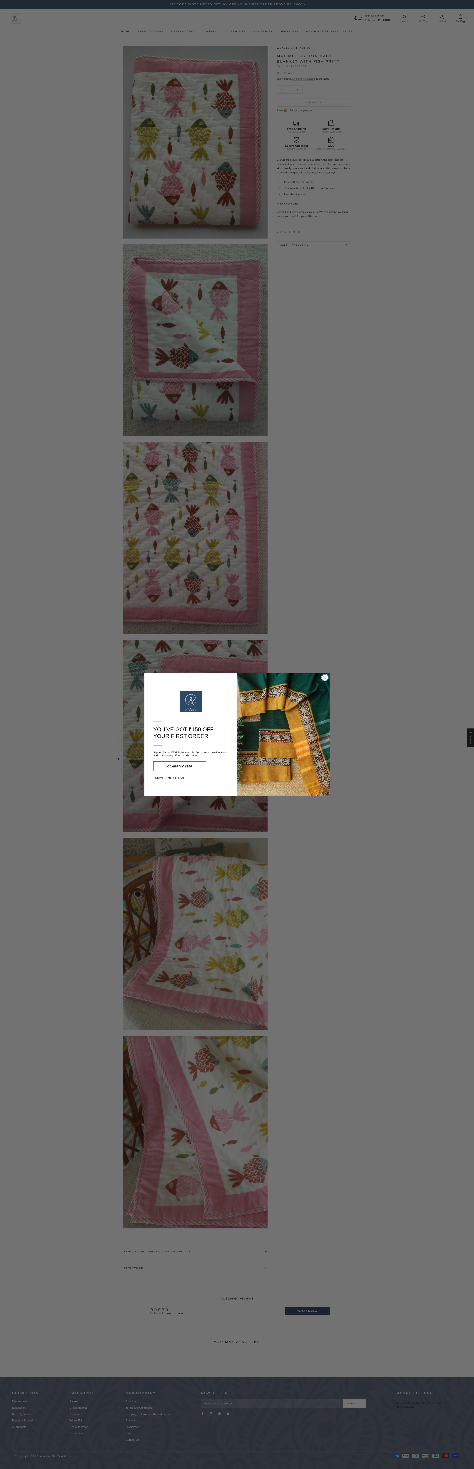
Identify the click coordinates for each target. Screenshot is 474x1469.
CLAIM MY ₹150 (179, 766)
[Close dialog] (325, 677)
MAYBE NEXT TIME (170, 778)
